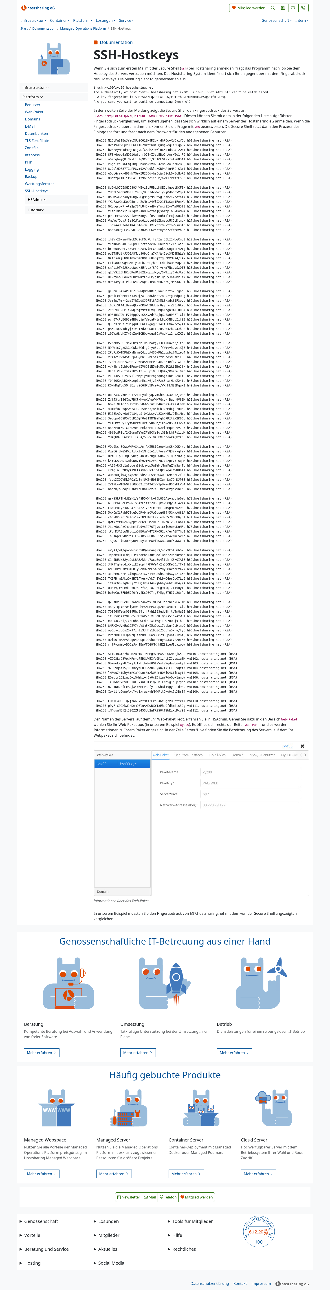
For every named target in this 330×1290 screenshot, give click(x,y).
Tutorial (34, 209)
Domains (32, 119)
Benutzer (32, 104)
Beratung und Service (46, 1249)
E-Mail (30, 126)
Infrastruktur (32, 20)
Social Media (111, 1263)
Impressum (261, 1283)
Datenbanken (36, 133)
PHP (28, 162)
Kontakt (240, 1283)
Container (58, 20)
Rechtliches (184, 1249)
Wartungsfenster (39, 183)
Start (24, 28)
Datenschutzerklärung (210, 1283)
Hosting (32, 1263)
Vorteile (32, 1235)
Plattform (81, 20)
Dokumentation (43, 28)
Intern (300, 20)
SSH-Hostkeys (36, 190)
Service (125, 20)
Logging (32, 169)
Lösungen (104, 20)
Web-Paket (34, 111)
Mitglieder (108, 1235)
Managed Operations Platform (83, 28)
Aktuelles (107, 1249)
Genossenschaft (275, 20)
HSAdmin (36, 199)
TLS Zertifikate (37, 140)
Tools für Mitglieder (192, 1221)
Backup (31, 176)
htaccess (32, 155)
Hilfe (177, 1235)
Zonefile (32, 147)
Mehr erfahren (40, 1052)
